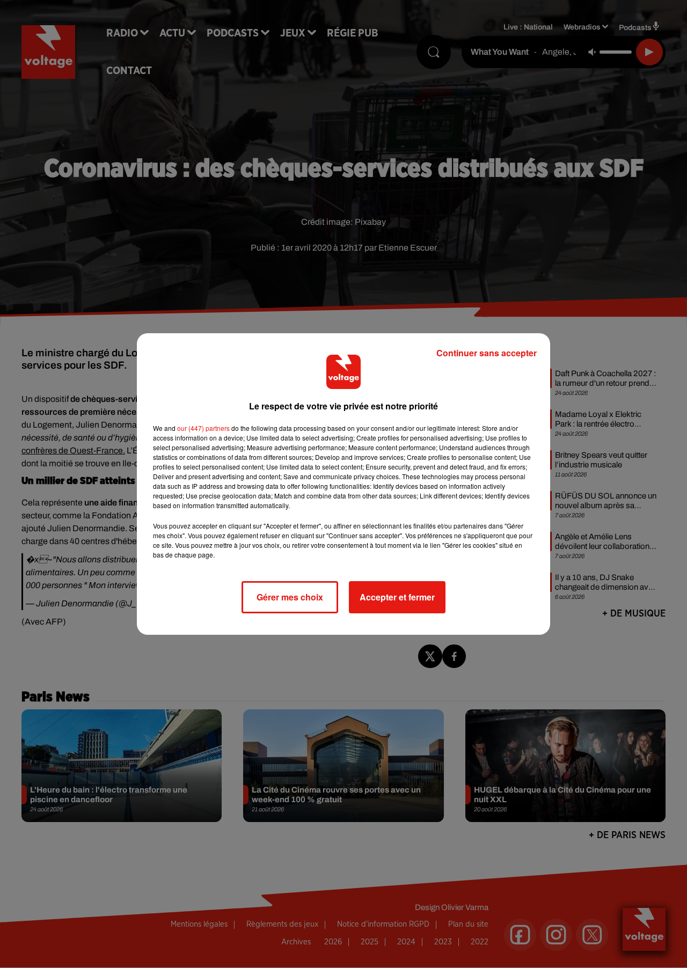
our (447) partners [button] (203, 427)
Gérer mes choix (290, 597)
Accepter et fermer (397, 597)
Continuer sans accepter (486, 353)
